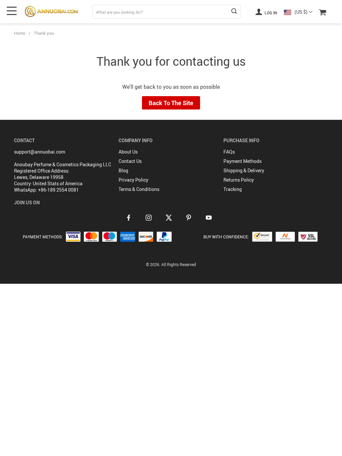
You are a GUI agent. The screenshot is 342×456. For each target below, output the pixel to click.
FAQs (229, 152)
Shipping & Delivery (243, 170)
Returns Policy (238, 180)
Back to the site (171, 103)
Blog (123, 170)
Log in (270, 12)
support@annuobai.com (39, 152)
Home (19, 33)
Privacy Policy (133, 180)
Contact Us (130, 161)
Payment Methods (242, 161)
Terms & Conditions (139, 189)
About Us (128, 152)
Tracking (232, 189)
